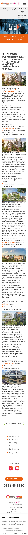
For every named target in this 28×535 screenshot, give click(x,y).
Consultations (14, 436)
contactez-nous (15, 479)
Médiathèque (13, 443)
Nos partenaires (14, 446)
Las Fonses (10, 180)
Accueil (4, 8)
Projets (16, 10)
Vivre (14, 37)
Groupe (19, 40)
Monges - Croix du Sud (9, 242)
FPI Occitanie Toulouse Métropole (11, 91)
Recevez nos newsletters (12, 453)
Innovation (10, 40)
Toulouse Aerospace (8, 128)
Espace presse (14, 439)
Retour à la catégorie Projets (14, 423)
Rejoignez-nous (14, 449)
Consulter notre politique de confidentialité (10, 528)
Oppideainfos (10, 10)
